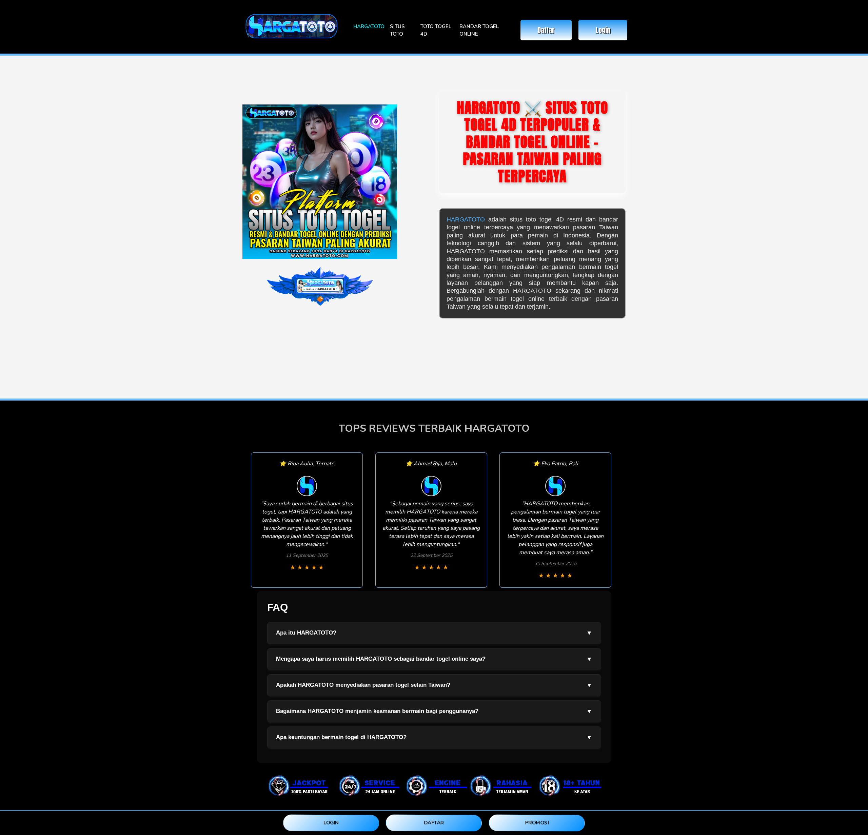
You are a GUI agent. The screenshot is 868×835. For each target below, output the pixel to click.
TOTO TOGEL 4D (435, 30)
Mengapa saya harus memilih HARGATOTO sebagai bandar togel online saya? (434, 659)
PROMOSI (537, 822)
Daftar (546, 30)
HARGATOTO (368, 26)
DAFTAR (434, 822)
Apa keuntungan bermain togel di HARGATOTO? (434, 737)
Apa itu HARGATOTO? (434, 632)
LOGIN (331, 822)
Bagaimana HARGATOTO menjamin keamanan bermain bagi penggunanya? (434, 711)
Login (602, 30)
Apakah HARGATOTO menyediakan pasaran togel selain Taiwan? (434, 685)
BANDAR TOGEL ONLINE (479, 30)
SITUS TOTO (397, 30)
